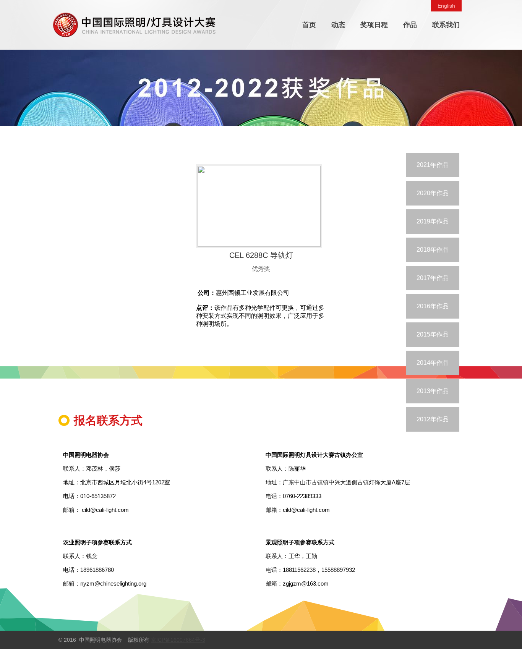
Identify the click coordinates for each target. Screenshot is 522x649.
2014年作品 (433, 362)
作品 (410, 25)
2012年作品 (433, 419)
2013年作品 (433, 391)
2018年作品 (433, 249)
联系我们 (446, 25)
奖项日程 (374, 25)
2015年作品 (433, 334)
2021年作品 (433, 165)
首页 (309, 25)
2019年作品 (433, 221)
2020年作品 (433, 193)
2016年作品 (433, 306)
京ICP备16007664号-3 (178, 640)
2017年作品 (433, 278)
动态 (338, 25)
